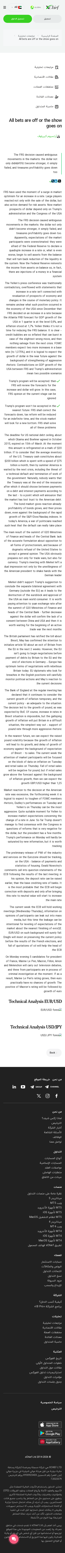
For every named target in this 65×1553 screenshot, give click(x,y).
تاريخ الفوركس (54, 1358)
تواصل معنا (55, 1142)
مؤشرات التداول (53, 1377)
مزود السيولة (54, 1281)
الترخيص (57, 1123)
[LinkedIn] (55, 181)
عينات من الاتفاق (52, 1177)
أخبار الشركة (55, 1128)
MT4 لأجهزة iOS (52, 1236)
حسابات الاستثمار (51, 1262)
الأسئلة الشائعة (53, 1132)
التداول (58, 1152)
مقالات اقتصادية (43, 77)
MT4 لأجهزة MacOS (50, 1241)
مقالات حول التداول (51, 1368)
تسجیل (47, 18)
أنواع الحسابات (53, 1158)
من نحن (57, 1079)
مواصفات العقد (53, 1168)
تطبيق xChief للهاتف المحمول (45, 1245)
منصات (58, 1187)
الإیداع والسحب (53, 1285)
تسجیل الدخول (17, 18)
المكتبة (57, 1352)
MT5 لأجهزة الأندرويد (50, 1208)
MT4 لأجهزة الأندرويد (50, 1231)
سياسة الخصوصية (51, 1402)
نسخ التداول (55, 1276)
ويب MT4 (56, 1226)
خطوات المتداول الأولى (49, 1363)
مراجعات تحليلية (26, 36)
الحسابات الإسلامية (51, 1163)
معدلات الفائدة (44, 97)
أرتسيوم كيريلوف (47, 136)
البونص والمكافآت (52, 1266)
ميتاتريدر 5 (55, 1198)
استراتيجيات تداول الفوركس (45, 1372)
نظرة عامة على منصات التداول (45, 1194)
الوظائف (57, 1137)
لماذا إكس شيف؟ (52, 1118)
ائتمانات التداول (52, 1271)
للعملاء (58, 1255)
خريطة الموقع (42, 1079)
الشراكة (57, 1295)
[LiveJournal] (52, 181)
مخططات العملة (53, 1332)
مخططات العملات (43, 87)
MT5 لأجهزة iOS (52, 1212)
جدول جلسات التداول (50, 1382)
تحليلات (57, 1316)
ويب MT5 (56, 1203)
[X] (59, 181)
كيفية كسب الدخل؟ (50, 1302)
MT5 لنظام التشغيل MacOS (45, 1217)
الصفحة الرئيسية (49, 36)
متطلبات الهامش (52, 1172)
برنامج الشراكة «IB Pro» (48, 1306)
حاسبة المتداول (44, 106)
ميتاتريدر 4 (55, 1222)
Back (52, 1052)
